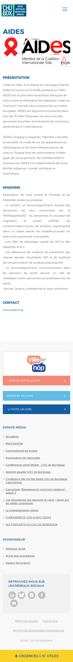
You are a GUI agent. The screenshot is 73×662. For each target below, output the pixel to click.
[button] (65, 9)
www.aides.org (13, 310)
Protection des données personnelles (38, 630)
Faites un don (20, 409)
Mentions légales (26, 621)
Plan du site (50, 621)
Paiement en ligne (20, 395)
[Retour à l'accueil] (14, 10)
